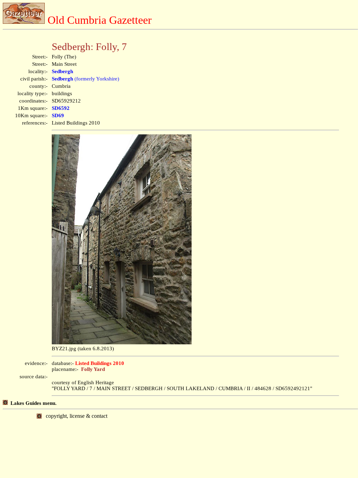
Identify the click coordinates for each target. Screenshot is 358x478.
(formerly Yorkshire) (85, 79)
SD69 (58, 115)
